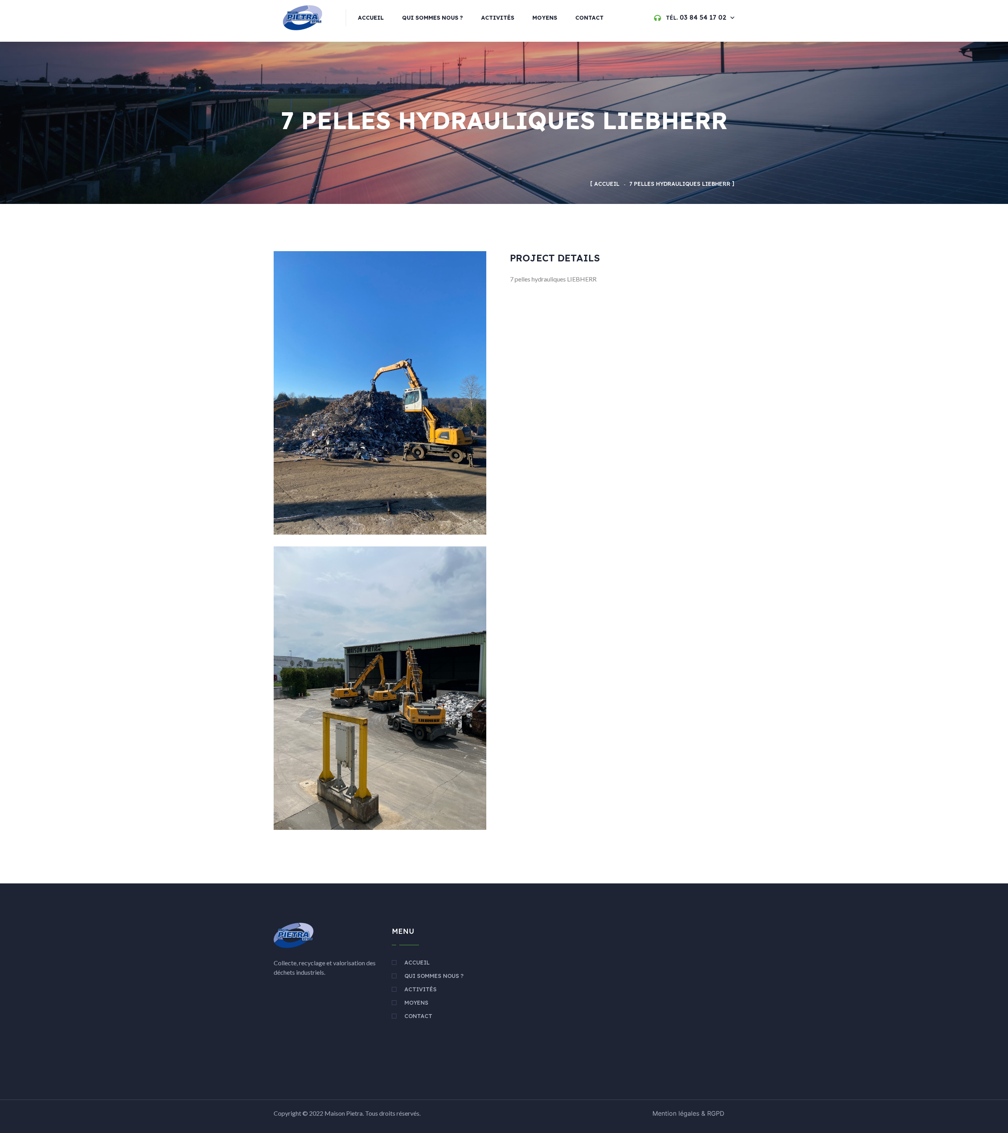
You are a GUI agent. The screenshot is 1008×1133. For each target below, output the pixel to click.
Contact (589, 17)
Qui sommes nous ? (432, 17)
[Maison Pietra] (304, 17)
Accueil (371, 17)
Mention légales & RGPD (688, 1113)
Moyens (544, 17)
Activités (497, 17)
